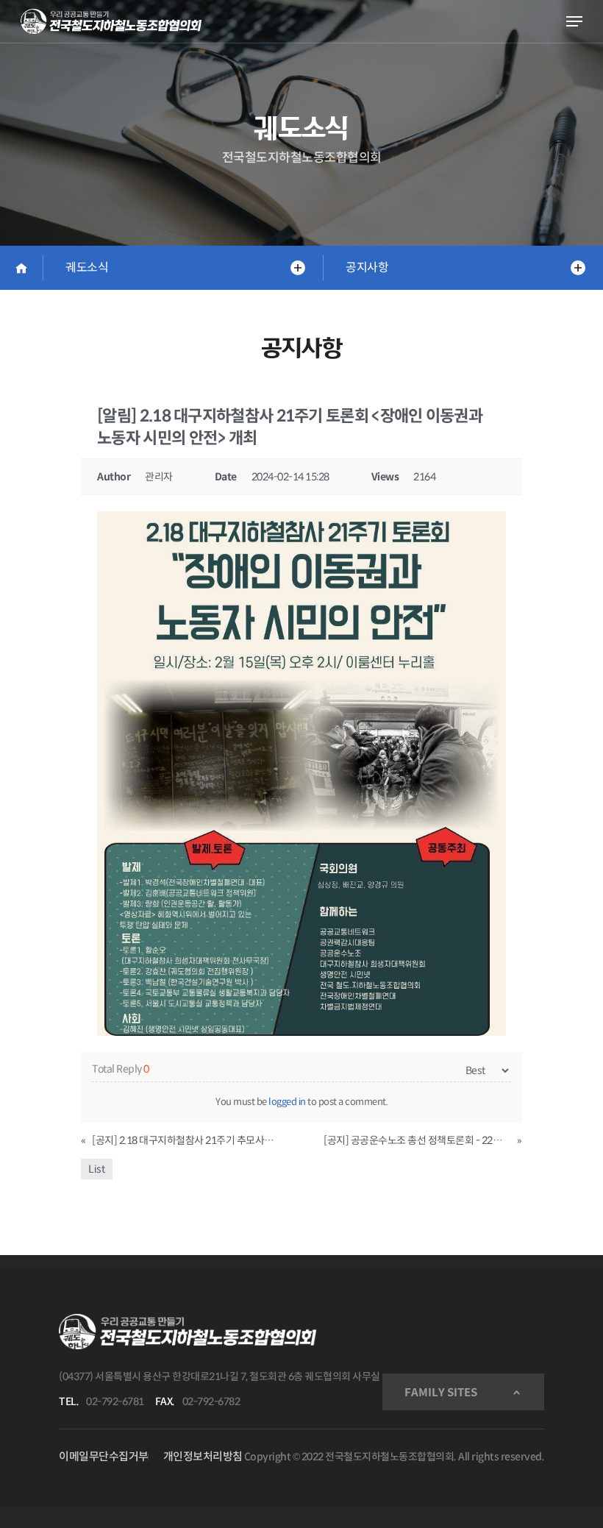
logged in (287, 1101)
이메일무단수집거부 (104, 1456)
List (96, 1169)
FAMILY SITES (440, 1392)
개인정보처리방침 (203, 1456)
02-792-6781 (115, 1401)
